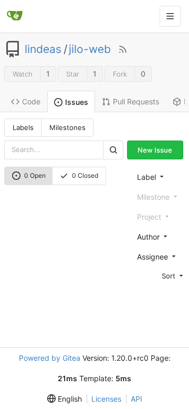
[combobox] (158, 177)
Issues (76, 102)
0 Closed (85, 175)
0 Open (35, 175)
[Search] (113, 150)
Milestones (67, 127)
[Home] (15, 16)
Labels (23, 127)
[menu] (158, 275)
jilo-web (90, 49)
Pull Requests (136, 101)
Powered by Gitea (49, 357)
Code (31, 101)
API (136, 398)
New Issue (155, 150)
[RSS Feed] (123, 49)
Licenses (106, 398)
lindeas (43, 49)
